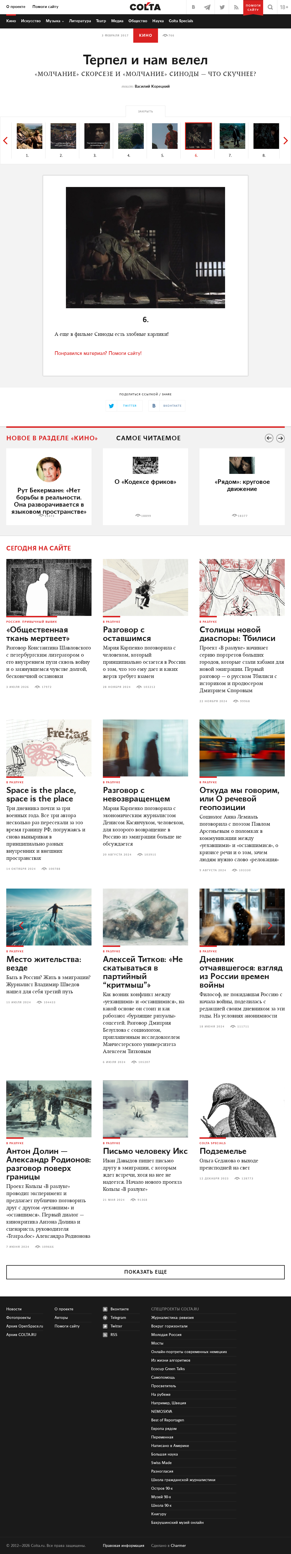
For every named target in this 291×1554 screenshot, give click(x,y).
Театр (101, 21)
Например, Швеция (168, 1403)
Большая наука (164, 1454)
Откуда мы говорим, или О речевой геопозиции (239, 799)
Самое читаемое (148, 438)
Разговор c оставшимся (127, 634)
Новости (14, 1309)
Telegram (118, 1318)
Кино (11, 21)
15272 (50, 516)
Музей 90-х (161, 1497)
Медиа (117, 21)
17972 (47, 687)
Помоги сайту (45, 7)
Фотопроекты (18, 1318)
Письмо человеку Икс (145, 1151)
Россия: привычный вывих (31, 621)
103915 (150, 854)
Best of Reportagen (167, 1420)
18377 (243, 516)
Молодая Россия (166, 1335)
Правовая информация (123, 1546)
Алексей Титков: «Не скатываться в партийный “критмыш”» (143, 972)
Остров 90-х (162, 1489)
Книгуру (158, 1514)
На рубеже (161, 1395)
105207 (144, 1062)
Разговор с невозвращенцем (136, 794)
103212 (149, 687)
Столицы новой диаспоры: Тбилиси (237, 634)
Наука (158, 21)
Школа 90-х (161, 1506)
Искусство (31, 21)
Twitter (116, 1326)
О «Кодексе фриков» (145, 482)
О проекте (15, 7)
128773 (247, 1178)
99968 (245, 701)
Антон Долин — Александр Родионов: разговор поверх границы (48, 1164)
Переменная (162, 1437)
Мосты (157, 1343)
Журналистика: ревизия (172, 1318)
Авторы (61, 1318)
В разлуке (111, 621)
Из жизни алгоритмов (170, 1360)
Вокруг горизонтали (169, 1326)
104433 (50, 1002)
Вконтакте (120, 1309)
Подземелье (222, 1151)
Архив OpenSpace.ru (24, 1326)
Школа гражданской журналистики (183, 1480)
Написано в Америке (170, 1446)
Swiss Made (161, 1463)
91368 (142, 1200)
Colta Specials (181, 21)
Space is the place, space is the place (41, 794)
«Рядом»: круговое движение (242, 485)
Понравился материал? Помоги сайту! (98, 353)
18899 (146, 516)
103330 (245, 870)
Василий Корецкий (152, 87)
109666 (48, 1246)
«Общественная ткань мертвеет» (38, 634)
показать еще (145, 1272)
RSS (114, 1335)
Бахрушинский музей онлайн (177, 1523)
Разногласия (162, 1471)
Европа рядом (163, 1429)
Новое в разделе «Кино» (52, 438)
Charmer (178, 1546)
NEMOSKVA (161, 1412)
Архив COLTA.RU (21, 1335)
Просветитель (163, 1386)
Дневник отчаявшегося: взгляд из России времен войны (240, 972)
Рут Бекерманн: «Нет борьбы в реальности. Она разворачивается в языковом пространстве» (49, 501)
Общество (137, 21)
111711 (243, 1026)
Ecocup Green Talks (168, 1369)
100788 (55, 869)
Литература (80, 21)
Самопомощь (163, 1378)
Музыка (53, 21)
